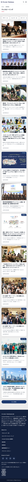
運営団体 (4, 442)
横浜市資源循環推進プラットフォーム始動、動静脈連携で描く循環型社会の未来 (14, 202)
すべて (5, 18)
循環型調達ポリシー (6, 448)
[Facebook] (3, 458)
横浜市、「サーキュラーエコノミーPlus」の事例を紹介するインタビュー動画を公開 (14, 104)
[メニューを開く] (26, 2)
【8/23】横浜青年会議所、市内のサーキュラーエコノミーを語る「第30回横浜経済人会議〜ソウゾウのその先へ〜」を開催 (14, 388)
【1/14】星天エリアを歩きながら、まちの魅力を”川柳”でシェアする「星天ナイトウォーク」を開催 (14, 171)
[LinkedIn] (14, 458)
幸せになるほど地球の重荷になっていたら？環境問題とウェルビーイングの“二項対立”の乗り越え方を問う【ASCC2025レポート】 (14, 41)
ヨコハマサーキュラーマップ (8, 436)
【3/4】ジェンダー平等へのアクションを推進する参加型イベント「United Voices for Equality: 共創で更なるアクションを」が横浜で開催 (14, 137)
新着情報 (7, 6)
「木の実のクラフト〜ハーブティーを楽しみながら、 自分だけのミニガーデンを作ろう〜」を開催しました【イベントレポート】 (14, 265)
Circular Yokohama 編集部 (7, 439)
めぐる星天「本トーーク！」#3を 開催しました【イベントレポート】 (13, 327)
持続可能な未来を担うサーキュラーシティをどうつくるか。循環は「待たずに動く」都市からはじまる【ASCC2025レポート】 (14, 73)
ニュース (14, 18)
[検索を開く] (23, 2)
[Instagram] (10, 458)
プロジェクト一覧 (5, 433)
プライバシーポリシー (6, 451)
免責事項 (4, 445)
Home (3, 6)
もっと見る (14, 401)
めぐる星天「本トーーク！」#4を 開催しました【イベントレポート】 (13, 296)
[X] (6, 458)
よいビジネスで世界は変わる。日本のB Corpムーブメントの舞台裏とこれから (13, 357)
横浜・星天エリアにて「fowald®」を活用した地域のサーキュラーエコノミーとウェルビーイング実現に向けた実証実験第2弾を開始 (14, 233)
